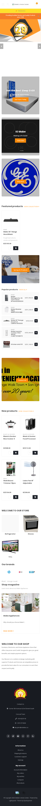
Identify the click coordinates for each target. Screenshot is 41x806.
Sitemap (20, 760)
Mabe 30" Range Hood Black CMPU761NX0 (10, 234)
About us (21, 750)
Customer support (21, 757)
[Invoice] (24, 792)
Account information (20, 770)
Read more (8, 631)
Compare (20, 780)
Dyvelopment (28, 800)
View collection (31, 206)
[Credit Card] (17, 792)
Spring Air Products (20, 270)
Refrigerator (6, 516)
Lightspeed (12, 800)
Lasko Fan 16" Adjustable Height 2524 (28, 483)
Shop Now (20, 182)
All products (20, 783)
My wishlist (20, 776)
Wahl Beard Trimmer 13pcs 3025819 (9, 483)
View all (22, 289)
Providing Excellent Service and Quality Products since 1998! (20, 16)
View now (20, 140)
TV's (3, 539)
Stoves (24, 516)
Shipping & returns (20, 753)
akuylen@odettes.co (21, 727)
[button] (1, 46)
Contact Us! (22, 380)
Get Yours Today (20, 99)
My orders (20, 773)
